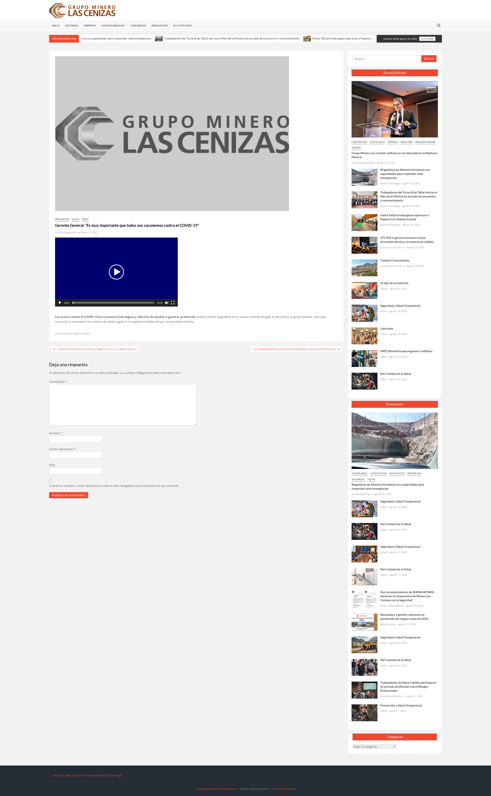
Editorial (71, 25)
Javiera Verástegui (390, 183)
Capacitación (378, 473)
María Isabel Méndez (363, 162)
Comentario (58, 381)
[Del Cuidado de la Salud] (364, 381)
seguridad (358, 479)
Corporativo (359, 142)
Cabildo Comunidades (394, 260)
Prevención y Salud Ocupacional (401, 705)
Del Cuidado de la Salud (395, 373)
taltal (371, 479)
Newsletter (98, 775)
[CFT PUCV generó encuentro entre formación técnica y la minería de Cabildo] (374, 38)
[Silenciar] (167, 303)
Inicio (56, 25)
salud (75, 219)
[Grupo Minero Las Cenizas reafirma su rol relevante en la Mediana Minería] (395, 109)
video (85, 219)
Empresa (90, 25)
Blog (68, 775)
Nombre (55, 433)
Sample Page (113, 775)
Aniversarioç (359, 473)
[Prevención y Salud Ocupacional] (364, 712)
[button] (116, 272)
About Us (59, 775)
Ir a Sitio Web (182, 25)
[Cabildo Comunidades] (364, 267)
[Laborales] (364, 335)
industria (407, 142)
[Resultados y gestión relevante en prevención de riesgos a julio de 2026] (364, 622)
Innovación (160, 25)
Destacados (377, 142)
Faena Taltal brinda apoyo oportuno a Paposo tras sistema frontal (324, 38)
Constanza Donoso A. (392, 247)
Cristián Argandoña (66, 232)
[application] (116, 272)
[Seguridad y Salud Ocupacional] (364, 313)
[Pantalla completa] (173, 303)
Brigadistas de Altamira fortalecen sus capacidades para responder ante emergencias (405, 173)
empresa (393, 142)
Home (86, 775)
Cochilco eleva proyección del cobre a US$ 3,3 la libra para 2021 (97, 349)
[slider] (113, 303)
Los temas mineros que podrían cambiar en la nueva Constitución (294, 349)
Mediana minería (425, 142)
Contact (77, 775)
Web (52, 465)
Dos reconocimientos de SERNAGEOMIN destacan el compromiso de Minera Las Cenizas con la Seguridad (407, 596)
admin (384, 288)
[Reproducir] (60, 303)
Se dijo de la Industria (394, 283)
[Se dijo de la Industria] (364, 290)
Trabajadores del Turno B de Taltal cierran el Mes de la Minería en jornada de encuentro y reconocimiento (202, 38)
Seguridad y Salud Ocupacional (400, 305)
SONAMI (356, 147)
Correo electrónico (62, 449)
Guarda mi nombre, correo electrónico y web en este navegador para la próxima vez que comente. (114, 486)
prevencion (62, 219)
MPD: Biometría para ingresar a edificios (406, 351)
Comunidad (138, 25)
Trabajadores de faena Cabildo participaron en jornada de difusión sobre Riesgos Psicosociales (408, 686)
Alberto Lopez (388, 624)
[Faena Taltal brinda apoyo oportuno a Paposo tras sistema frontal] (277, 38)
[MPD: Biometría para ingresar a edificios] (364, 358)
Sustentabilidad (113, 25)
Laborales (386, 328)
